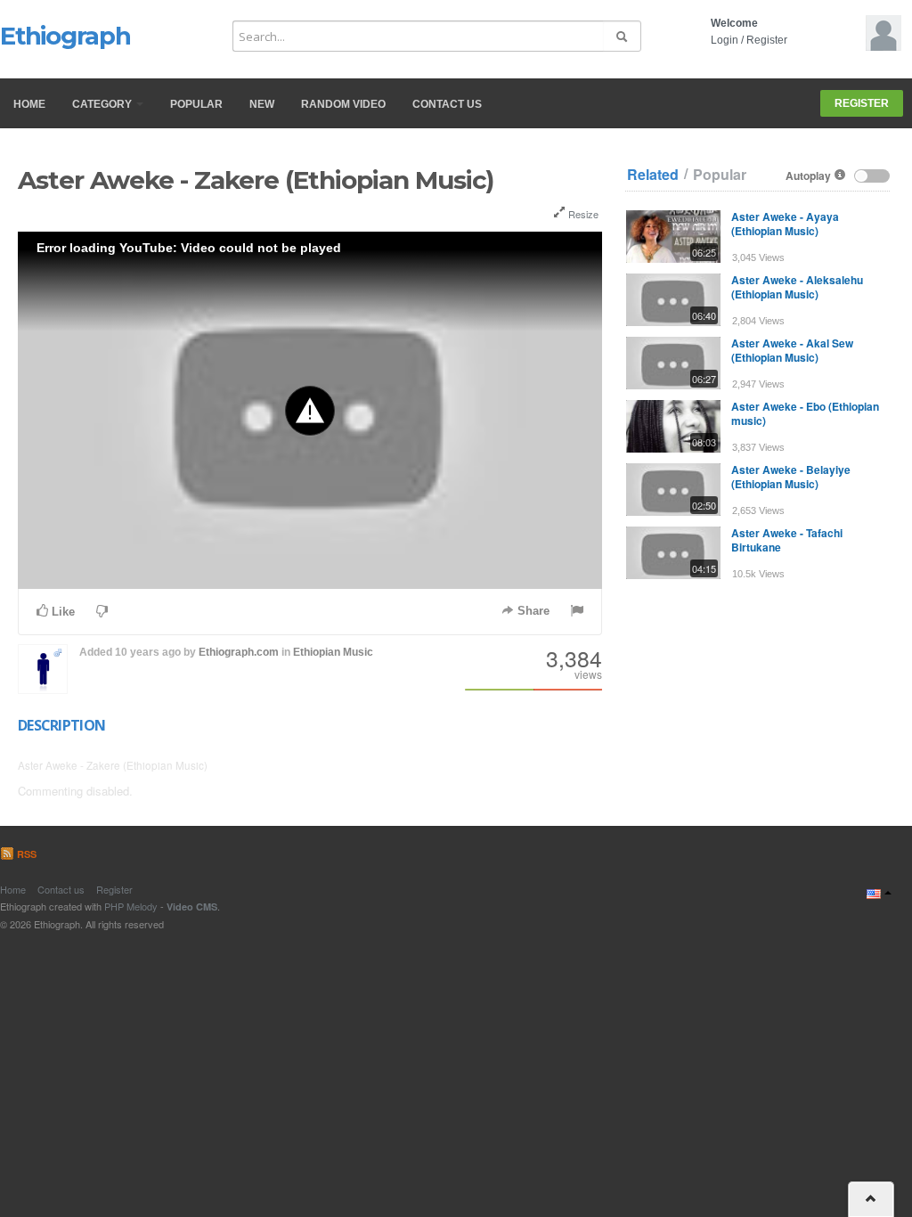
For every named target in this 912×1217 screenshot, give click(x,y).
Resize (582, 214)
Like (61, 611)
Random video (343, 104)
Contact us (447, 104)
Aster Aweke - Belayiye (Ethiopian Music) (791, 476)
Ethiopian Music (333, 652)
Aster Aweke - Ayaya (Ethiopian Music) (785, 223)
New (261, 104)
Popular (196, 104)
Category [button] (103, 104)
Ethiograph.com (239, 652)
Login (724, 40)
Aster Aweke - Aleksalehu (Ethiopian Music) (797, 287)
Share (532, 610)
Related (653, 174)
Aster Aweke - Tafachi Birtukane (787, 540)
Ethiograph (65, 35)
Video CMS (192, 906)
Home (29, 104)
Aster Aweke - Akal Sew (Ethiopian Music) (792, 350)
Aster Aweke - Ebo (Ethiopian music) (805, 413)
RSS (25, 854)
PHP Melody (131, 906)
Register (766, 40)
